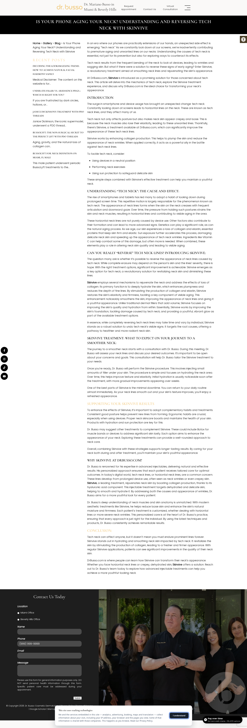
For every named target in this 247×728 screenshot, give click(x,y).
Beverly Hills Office (30, 619)
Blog (57, 43)
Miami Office (27, 612)
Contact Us (149, 9)
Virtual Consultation (170, 8)
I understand (179, 715)
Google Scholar (38, 709)
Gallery (47, 43)
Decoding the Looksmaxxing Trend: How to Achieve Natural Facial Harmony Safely (56, 70)
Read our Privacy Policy (141, 720)
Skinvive (113, 78)
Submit (77, 698)
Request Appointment (128, 8)
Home (36, 43)
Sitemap (51, 709)
